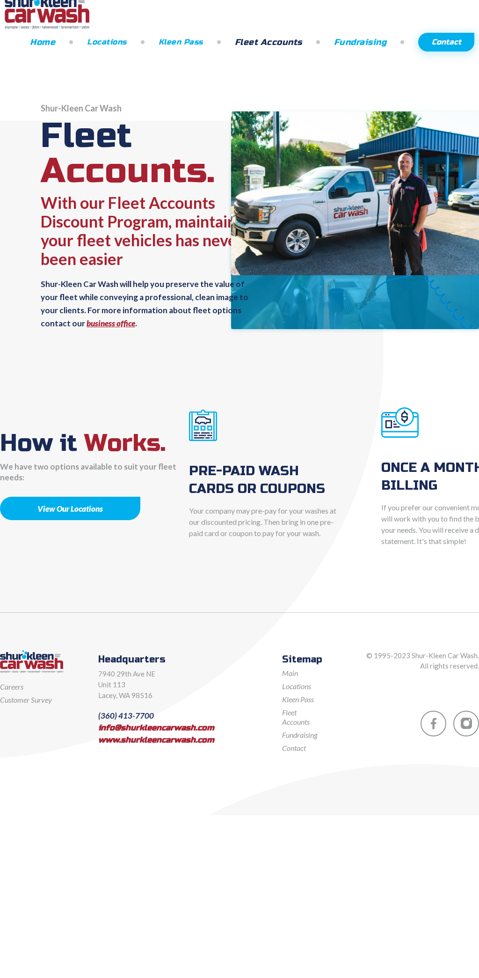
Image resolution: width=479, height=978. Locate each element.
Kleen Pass (181, 41)
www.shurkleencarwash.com (156, 740)
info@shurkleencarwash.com (156, 728)
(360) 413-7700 (126, 716)
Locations (107, 41)
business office (111, 323)
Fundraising (360, 42)
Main (290, 673)
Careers (11, 686)
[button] (114, 42)
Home (42, 42)
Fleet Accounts (268, 42)
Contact (446, 41)
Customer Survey (26, 699)
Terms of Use (403, 685)
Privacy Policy (458, 685)
